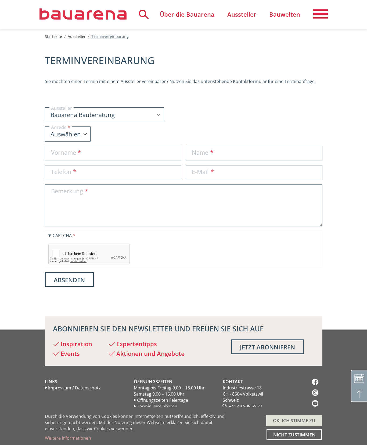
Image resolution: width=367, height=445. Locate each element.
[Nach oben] (359, 394)
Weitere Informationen (68, 438)
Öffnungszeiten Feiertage (162, 400)
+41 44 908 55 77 (245, 406)
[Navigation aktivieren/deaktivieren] (320, 14)
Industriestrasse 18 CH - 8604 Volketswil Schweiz (243, 394)
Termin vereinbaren (157, 406)
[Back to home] (83, 14)
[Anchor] (40, 60)
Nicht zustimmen (294, 435)
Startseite (53, 36)
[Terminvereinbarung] (359, 378)
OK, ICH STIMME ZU (294, 420)
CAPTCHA (62, 235)
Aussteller (77, 36)
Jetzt (267, 347)
